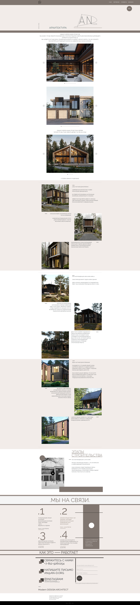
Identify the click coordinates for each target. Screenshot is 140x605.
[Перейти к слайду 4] (67, 83)
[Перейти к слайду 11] (74, 83)
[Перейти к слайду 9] (72, 83)
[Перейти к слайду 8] (71, 83)
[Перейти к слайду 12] (75, 83)
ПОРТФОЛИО (116, 2)
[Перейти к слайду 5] (68, 83)
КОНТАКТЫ (130, 2)
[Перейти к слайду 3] (66, 83)
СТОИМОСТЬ (124, 2)
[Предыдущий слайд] (44, 63)
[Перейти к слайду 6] (69, 83)
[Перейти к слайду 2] (65, 83)
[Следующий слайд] (96, 63)
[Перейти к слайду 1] (64, 83)
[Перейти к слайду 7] (70, 83)
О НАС (110, 2)
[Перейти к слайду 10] (73, 83)
